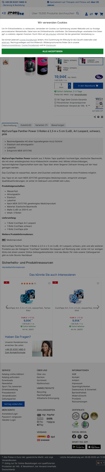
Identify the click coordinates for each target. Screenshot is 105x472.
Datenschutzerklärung (11, 45)
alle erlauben (51, 34)
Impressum (51, 45)
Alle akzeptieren (52, 51)
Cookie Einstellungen (28, 40)
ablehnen (5, 42)
